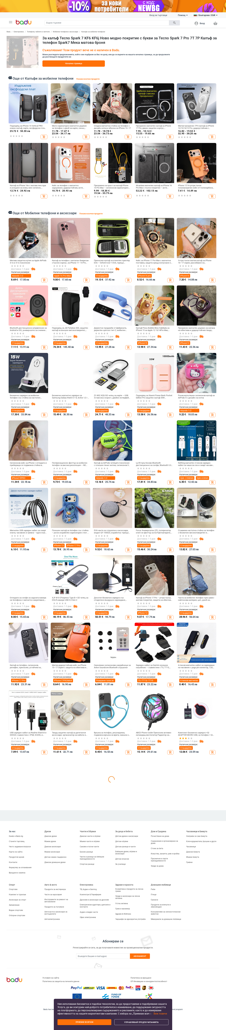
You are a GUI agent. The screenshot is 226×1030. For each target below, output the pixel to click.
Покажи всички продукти (87, 79)
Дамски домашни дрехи (54, 997)
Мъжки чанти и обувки (90, 976)
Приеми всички (84, 1022)
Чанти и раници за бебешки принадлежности (92, 992)
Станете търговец (16, 976)
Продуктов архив (16, 992)
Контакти (13, 997)
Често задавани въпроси (20, 981)
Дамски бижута (193, 987)
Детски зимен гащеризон (55, 992)
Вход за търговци (158, 15)
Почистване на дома (160, 971)
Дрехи (47, 966)
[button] (10, 22)
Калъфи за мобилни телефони (93, 32)
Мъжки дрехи (50, 976)
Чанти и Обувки (88, 966)
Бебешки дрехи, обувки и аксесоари (126, 987)
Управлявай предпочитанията (141, 1022)
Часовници (191, 981)
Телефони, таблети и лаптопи (38, 32)
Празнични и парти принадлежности (159, 994)
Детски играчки (122, 994)
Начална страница (73, 63)
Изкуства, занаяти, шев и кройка (165, 988)
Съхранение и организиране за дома (164, 977)
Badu (8, 32)
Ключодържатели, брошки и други (201, 976)
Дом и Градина (158, 966)
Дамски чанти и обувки (90, 971)
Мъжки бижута (192, 992)
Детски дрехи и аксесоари (126, 971)
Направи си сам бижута (196, 971)
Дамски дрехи (50, 971)
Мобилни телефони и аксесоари (65, 32)
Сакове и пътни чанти (89, 981)
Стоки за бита (157, 983)
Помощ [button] (181, 15)
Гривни (189, 997)
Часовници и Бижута (196, 966)
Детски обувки (121, 976)
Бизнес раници (86, 987)
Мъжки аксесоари (52, 987)
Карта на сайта (15, 987)
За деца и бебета (124, 966)
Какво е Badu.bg (16, 971)
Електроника (19, 32)
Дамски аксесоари (52, 981)
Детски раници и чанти (125, 981)
